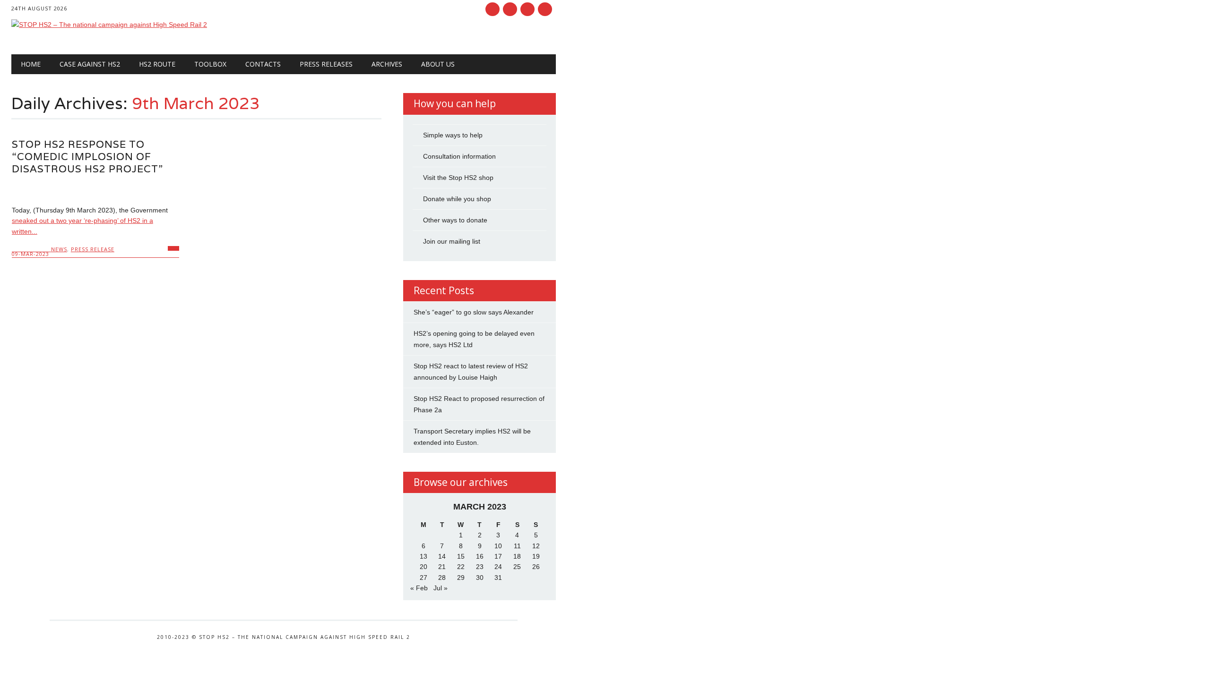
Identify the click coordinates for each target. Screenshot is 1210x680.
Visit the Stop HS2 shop (458, 177)
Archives (387, 64)
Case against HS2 (90, 64)
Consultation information (459, 156)
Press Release (92, 249)
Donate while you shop (457, 199)
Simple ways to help (453, 135)
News (59, 249)
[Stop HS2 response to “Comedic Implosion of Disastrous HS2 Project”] (95, 190)
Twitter (510, 9)
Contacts (263, 64)
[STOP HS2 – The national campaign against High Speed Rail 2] (109, 24)
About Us (438, 64)
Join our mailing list (451, 241)
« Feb (419, 588)
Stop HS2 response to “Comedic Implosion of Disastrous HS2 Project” (87, 156)
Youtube (527, 9)
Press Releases (326, 64)
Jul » (440, 588)
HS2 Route (157, 64)
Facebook (492, 9)
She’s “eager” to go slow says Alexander (474, 312)
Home (31, 64)
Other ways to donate (455, 220)
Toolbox (210, 64)
